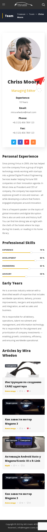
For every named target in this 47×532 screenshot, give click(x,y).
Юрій (7, 465)
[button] (43, 4)
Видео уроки (11, 403)
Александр (10, 391)
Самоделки (11, 366)
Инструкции (26, 403)
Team (31, 14)
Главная (21, 14)
